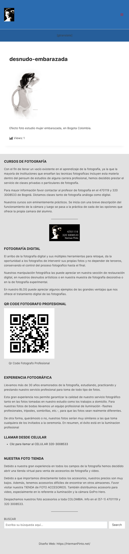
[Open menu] (122, 14)
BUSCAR (10, 519)
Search (117, 525)
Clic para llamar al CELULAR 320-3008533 (39, 444)
